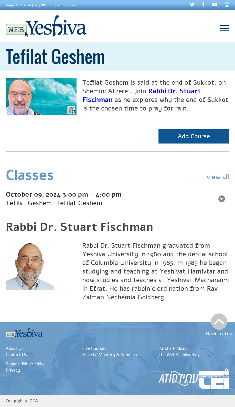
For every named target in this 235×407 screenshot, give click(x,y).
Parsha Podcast (173, 348)
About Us (14, 348)
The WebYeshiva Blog (179, 355)
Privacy (13, 370)
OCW (34, 401)
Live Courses (94, 348)
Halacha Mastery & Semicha (109, 355)
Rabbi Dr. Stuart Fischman (79, 227)
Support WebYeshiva (26, 364)
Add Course (194, 136)
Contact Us (16, 355)
